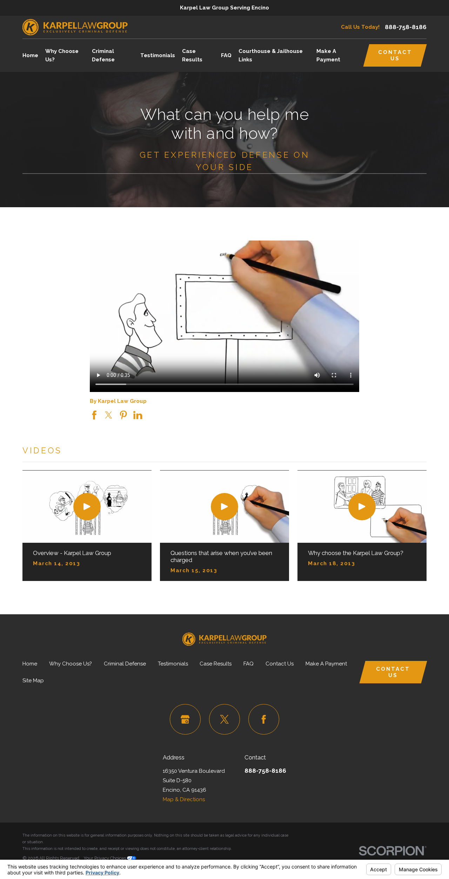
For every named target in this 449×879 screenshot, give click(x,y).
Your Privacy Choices (105, 858)
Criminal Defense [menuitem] (103, 55)
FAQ (248, 664)
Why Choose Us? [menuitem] (62, 55)
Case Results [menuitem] (192, 55)
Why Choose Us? (70, 664)
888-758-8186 (406, 27)
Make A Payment (326, 664)
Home (29, 664)
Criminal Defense (125, 664)
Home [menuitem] (30, 55)
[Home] (75, 27)
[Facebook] (263, 719)
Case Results (216, 664)
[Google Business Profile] (185, 719)
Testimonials (173, 664)
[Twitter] (224, 719)
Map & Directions (184, 799)
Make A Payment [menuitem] (328, 55)
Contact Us (395, 55)
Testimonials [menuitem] (157, 55)
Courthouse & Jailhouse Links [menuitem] (271, 55)
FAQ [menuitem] (226, 55)
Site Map (33, 680)
